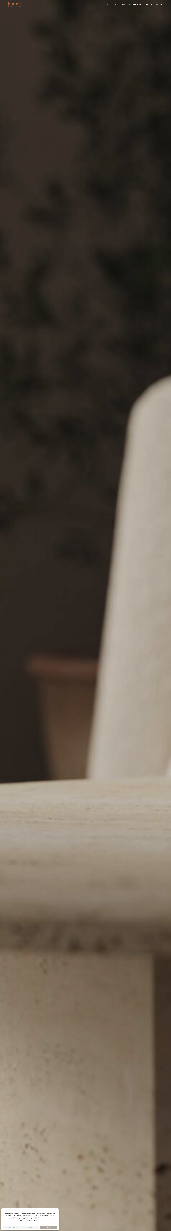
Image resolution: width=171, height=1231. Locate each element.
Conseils (149, 4)
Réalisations (138, 4)
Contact (159, 4)
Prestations (125, 4)
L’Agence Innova (111, 4)
